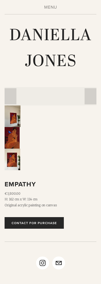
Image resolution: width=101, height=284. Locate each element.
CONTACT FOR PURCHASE (34, 223)
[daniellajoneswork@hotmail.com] (58, 262)
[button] (10, 96)
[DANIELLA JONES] (42, 262)
